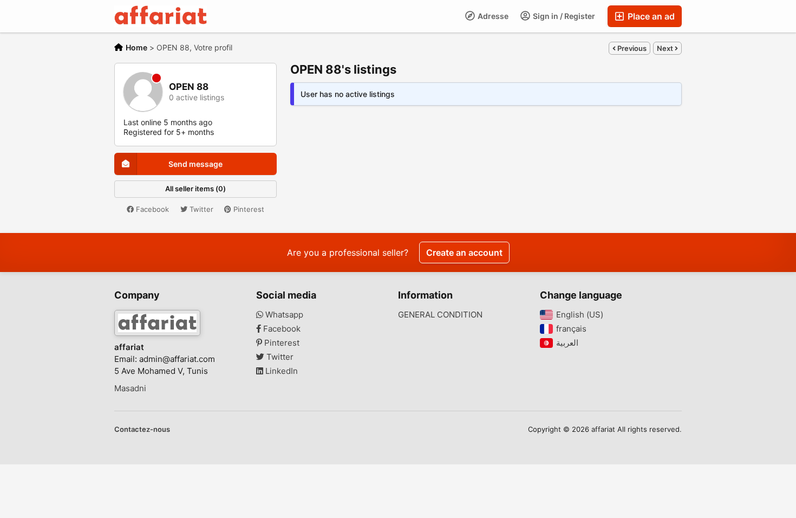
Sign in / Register (563, 16)
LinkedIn (280, 371)
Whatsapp (283, 315)
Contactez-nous (142, 429)
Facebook (151, 209)
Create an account (464, 252)
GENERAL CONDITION (440, 315)
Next (666, 48)
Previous (631, 48)
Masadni (130, 388)
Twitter (200, 209)
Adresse (492, 16)
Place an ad (650, 16)
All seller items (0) (195, 188)
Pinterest (247, 209)
